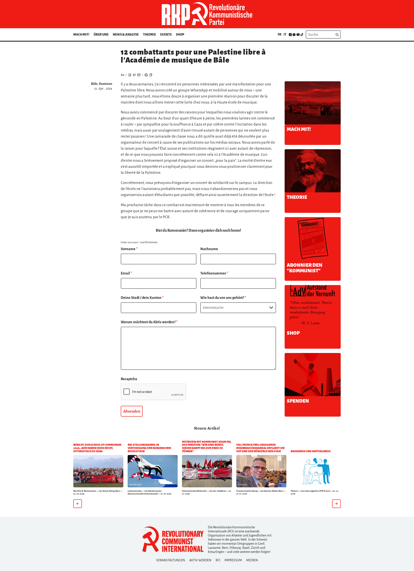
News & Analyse (126, 34)
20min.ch (242, 484)
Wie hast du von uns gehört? (223, 298)
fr (279, 34)
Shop (180, 34)
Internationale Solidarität (194, 491)
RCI (218, 560)
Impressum (233, 560)
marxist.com (135, 484)
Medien (252, 560)
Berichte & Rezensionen (84, 491)
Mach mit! (81, 34)
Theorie (149, 34)
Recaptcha (129, 379)
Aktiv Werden (200, 560)
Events (166, 34)
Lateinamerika (134, 491)
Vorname (129, 249)
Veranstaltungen (170, 560)
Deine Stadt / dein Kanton (142, 298)
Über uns (101, 34)
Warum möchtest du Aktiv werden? (149, 322)
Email (126, 273)
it (285, 34)
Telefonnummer (214, 273)
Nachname (209, 249)
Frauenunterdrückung (246, 491)
